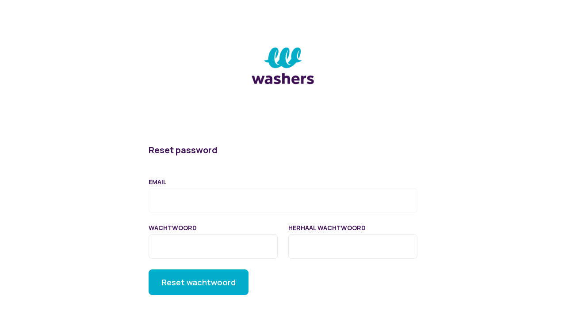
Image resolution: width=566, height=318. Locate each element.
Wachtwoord (173, 227)
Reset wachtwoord (198, 282)
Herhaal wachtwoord (327, 227)
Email (158, 182)
